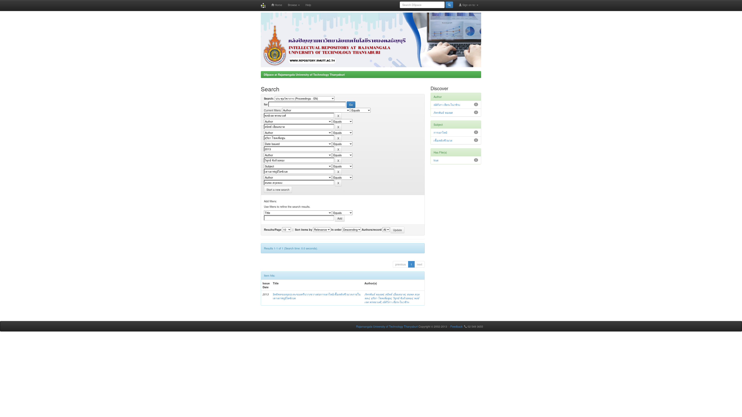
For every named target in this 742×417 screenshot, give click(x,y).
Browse (293, 5)
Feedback (456, 326)
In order (336, 229)
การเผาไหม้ (440, 132)
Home (278, 5)
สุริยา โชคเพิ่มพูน (381, 298)
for (266, 104)
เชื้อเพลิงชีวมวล (443, 140)
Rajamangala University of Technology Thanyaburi (387, 326)
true (436, 160)
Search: (269, 98)
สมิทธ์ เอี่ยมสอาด (395, 294)
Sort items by (303, 229)
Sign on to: (469, 5)
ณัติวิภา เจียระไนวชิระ (395, 302)
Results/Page (272, 229)
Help (308, 5)
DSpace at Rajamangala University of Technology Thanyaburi (304, 74)
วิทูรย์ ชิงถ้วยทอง (403, 298)
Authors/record (372, 229)
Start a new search (277, 190)
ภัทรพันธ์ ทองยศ (374, 294)
